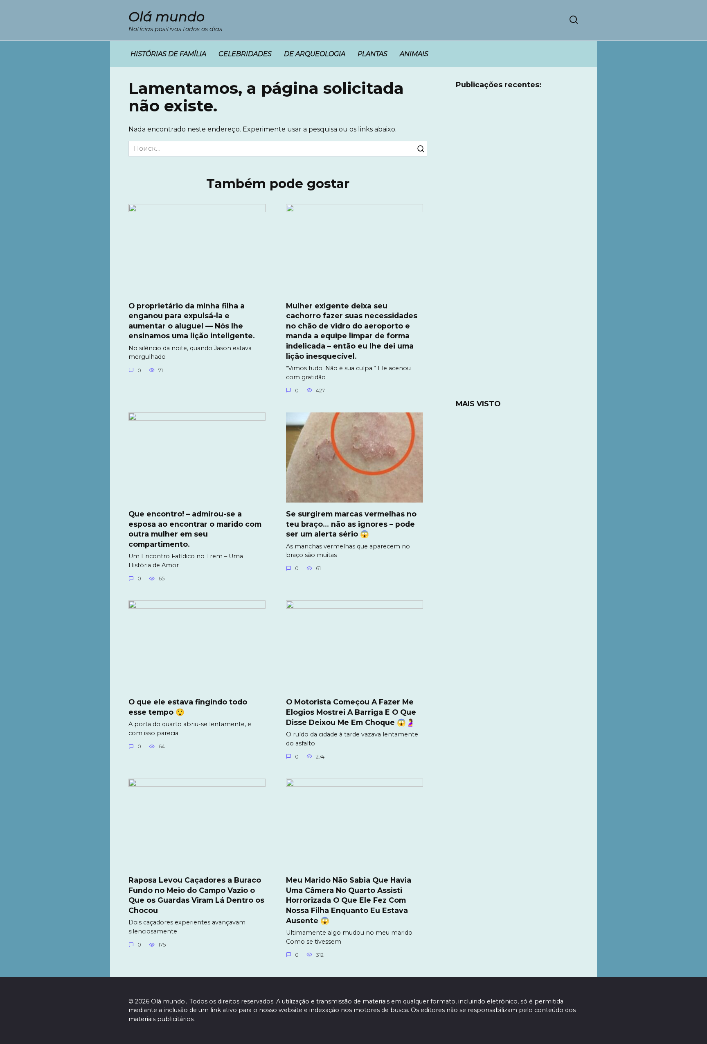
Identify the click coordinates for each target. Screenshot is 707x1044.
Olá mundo (166, 17)
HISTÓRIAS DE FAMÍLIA (168, 54)
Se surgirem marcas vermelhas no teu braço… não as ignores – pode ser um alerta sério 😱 (351, 524)
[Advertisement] (517, 249)
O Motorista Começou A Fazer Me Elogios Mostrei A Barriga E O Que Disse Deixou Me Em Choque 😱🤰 (351, 712)
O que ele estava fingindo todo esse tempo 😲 (187, 707)
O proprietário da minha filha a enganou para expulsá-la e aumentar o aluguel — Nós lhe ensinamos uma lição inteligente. (191, 320)
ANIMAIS (414, 54)
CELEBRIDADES (245, 54)
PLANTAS (372, 54)
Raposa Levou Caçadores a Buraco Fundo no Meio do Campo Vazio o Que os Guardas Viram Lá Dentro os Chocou (196, 895)
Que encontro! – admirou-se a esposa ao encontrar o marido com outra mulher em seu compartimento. (194, 529)
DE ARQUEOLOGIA (314, 54)
